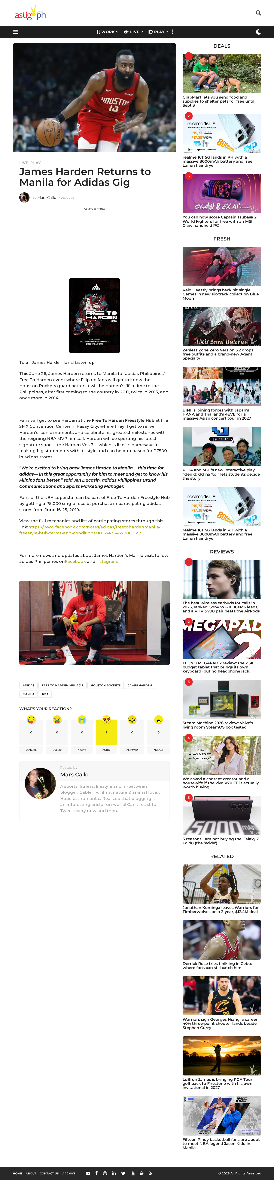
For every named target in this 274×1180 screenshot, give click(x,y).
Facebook (75, 561)
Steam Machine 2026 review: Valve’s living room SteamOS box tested (218, 725)
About (31, 1173)
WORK (108, 32)
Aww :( (82, 749)
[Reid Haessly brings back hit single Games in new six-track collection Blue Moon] (222, 266)
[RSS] (150, 1173)
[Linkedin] (114, 1173)
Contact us (49, 1173)
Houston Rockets (106, 685)
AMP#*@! (132, 749)
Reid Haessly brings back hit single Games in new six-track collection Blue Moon (221, 294)
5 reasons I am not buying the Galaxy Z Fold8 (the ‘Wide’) (221, 841)
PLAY (159, 32)
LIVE (135, 32)
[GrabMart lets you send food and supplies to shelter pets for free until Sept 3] (222, 73)
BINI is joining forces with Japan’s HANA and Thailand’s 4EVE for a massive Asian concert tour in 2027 (217, 414)
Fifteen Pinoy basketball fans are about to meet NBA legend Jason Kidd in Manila (221, 1143)
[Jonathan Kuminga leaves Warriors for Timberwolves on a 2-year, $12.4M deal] (222, 884)
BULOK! (57, 749)
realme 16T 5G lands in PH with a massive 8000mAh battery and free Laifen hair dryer (217, 161)
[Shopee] (141, 1173)
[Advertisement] (94, 241)
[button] (258, 13)
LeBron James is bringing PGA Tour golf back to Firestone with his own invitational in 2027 (217, 1083)
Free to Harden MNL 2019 (62, 685)
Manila (28, 694)
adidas (28, 685)
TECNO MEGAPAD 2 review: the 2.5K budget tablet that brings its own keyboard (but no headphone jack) (218, 667)
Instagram (106, 561)
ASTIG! (106, 749)
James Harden (140, 685)
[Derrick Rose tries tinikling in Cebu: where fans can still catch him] (222, 939)
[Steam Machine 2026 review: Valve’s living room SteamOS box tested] (222, 699)
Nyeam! (158, 749)
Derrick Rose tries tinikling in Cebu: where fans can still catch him (217, 965)
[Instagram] (105, 1173)
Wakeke (31, 749)
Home (17, 1173)
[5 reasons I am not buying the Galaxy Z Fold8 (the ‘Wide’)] (222, 815)
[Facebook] (96, 1173)
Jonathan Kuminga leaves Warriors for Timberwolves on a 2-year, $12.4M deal (221, 909)
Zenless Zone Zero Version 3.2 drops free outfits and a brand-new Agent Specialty (218, 354)
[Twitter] (123, 1173)
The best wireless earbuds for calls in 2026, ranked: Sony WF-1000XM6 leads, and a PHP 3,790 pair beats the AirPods (221, 607)
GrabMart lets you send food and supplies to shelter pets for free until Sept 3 (218, 101)
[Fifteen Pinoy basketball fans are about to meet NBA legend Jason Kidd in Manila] (222, 1115)
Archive (69, 1173)
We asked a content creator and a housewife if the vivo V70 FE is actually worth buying (221, 783)
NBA (45, 694)
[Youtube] (132, 1173)
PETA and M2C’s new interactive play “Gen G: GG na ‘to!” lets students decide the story (221, 474)
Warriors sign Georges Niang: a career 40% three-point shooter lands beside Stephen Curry (220, 1023)
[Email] (88, 1173)
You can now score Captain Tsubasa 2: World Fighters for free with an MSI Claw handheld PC (220, 221)
